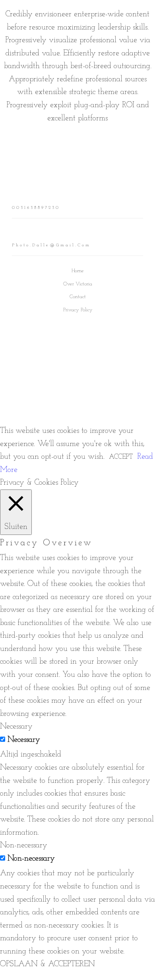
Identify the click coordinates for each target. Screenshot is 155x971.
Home (78, 270)
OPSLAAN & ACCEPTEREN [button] (47, 964)
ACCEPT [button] (121, 457)
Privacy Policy (78, 310)
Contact (78, 296)
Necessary (24, 740)
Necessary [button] (16, 727)
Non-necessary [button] (23, 845)
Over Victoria (77, 284)
